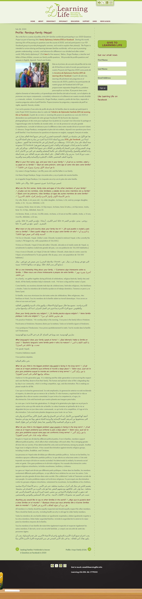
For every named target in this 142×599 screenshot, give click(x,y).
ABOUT (40, 21)
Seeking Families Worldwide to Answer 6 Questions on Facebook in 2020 (33, 551)
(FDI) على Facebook (72, 139)
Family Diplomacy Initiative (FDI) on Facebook (56, 39)
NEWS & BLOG (105, 21)
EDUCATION (75, 21)
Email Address (104, 78)
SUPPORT (86, 21)
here (45, 54)
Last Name (102, 69)
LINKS (95, 21)
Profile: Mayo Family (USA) (78, 549)
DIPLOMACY (63, 21)
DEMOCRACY (51, 21)
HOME (33, 21)
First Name (103, 60)
